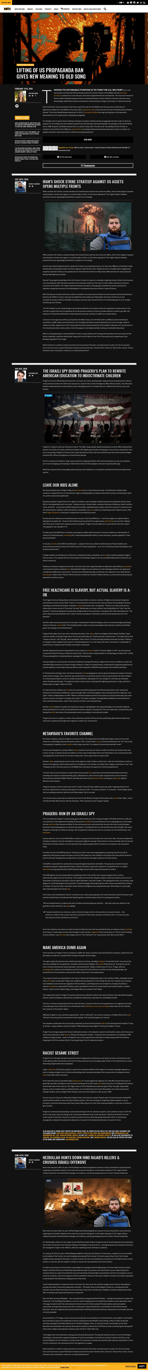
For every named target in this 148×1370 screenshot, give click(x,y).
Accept (142, 1366)
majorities (51, 1069)
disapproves (77, 1081)
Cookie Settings (130, 1366)
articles (107, 1135)
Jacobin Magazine (82, 1137)
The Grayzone (71, 1137)
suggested (95, 932)
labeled (101, 964)
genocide (117, 778)
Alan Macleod (33, 373)
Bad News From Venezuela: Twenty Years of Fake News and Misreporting (84, 1133)
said (68, 889)
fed (85, 673)
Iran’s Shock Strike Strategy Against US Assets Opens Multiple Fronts (83, 184)
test (69, 569)
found (100, 1083)
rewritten (54, 544)
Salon (62, 1137)
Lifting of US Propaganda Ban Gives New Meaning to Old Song (51, 73)
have (100, 1006)
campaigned (47, 969)
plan (66, 1035)
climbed (52, 986)
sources (95, 1006)
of (95, 1135)
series (99, 741)
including (67, 535)
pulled (49, 981)
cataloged (106, 1006)
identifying (109, 521)
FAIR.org (46, 1137)
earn (91, 510)
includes (69, 744)
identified (46, 869)
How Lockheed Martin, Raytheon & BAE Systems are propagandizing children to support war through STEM (28, 125)
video (91, 634)
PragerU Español (52, 512)
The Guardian (55, 1137)
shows (76, 750)
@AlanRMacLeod (72, 1139)
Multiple (89, 1006)
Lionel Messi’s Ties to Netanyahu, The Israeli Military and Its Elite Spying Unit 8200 (27, 134)
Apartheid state (97, 778)
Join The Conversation (66, 157)
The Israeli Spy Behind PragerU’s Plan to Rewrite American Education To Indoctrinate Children (84, 373)
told (67, 690)
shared (115, 798)
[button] (120, 2)
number (91, 1135)
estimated (78, 490)
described (46, 574)
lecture (91, 650)
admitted (52, 824)
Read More (88, 139)
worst (53, 712)
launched (126, 566)
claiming (128, 929)
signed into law (88, 110)
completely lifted (91, 112)
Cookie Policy (64, 1367)
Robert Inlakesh (34, 184)
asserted (62, 935)
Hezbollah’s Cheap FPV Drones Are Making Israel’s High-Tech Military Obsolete (26, 159)
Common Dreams (99, 1137)
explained (46, 832)
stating (79, 605)
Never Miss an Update (113, 157)
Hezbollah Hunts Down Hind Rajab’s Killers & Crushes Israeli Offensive (27, 142)
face (90, 773)
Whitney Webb (33, 93)
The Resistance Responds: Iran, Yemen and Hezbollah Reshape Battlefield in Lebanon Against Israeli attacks (27, 150)
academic (100, 1135)
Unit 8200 (87, 821)
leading (101, 961)
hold (44, 1075)
